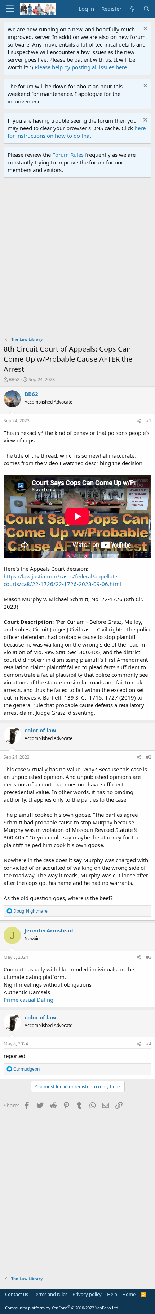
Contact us (16, 1294)
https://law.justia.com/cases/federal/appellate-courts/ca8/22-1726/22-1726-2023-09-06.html (62, 580)
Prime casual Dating (28, 999)
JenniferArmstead (49, 930)
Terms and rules (50, 1294)
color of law (40, 730)
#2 (148, 757)
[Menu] (9, 9)
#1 (148, 421)
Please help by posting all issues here (81, 67)
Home (129, 1294)
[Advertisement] (77, 258)
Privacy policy (87, 1294)
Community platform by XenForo (62, 1307)
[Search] (147, 9)
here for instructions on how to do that (77, 131)
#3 (148, 957)
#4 (148, 1044)
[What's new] (132, 9)
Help (112, 1294)
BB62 (14, 379)
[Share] (138, 421)
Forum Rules (68, 154)
